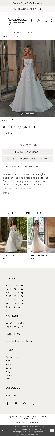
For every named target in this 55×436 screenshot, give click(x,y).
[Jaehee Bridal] (17, 21)
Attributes (31, 166)
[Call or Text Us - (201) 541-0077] (32, 20)
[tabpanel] (27, 78)
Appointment (12, 357)
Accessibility (45, 416)
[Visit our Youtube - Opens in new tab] (32, 403)
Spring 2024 (10, 36)
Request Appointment (27, 152)
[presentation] (13, 235)
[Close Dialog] (2, 430)
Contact (9, 368)
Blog (8, 371)
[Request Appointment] (45, 20)
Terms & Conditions (28, 416)
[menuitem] (32, 20)
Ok (52, 430)
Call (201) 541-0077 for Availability (27, 159)
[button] (38, 20)
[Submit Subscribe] (34, 395)
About (8, 364)
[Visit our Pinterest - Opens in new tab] (24, 403)
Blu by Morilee (24, 32)
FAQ (8, 379)
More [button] (6, 193)
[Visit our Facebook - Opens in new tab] (7, 403)
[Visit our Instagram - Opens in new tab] (15, 403)
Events (9, 375)
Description (12, 166)
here (37, 434)
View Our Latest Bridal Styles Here (27, 3)
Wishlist (9, 360)
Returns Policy (27, 419)
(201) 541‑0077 (13, 334)
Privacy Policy (11, 416)
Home (6, 32)
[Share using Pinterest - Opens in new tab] (12, 120)
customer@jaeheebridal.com (19, 341)
